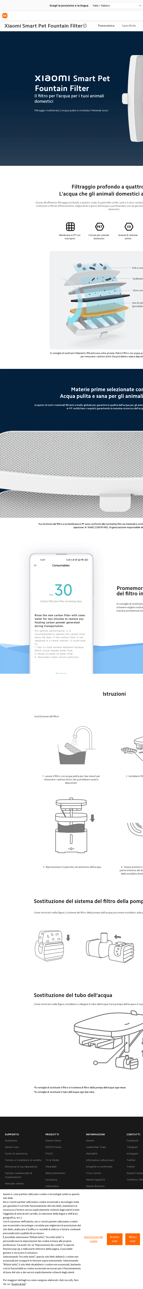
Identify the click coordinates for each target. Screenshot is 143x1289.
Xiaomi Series (53, 1140)
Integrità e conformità (99, 1166)
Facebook (132, 1140)
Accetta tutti (114, 1239)
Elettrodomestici (55, 1173)
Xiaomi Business (95, 1186)
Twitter (131, 1160)
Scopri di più (18, 1284)
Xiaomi (90, 1140)
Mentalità (91, 1153)
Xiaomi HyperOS (95, 1179)
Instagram (132, 1153)
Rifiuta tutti (133, 1239)
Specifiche (129, 25)
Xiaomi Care (12, 1147)
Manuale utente (14, 1183)
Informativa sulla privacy (100, 1160)
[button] (84, 25)
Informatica (52, 1186)
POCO (49, 1153)
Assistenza (11, 1140)
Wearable (51, 1166)
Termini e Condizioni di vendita (23, 1160)
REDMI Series (53, 1147)
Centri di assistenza (16, 1153)
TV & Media (52, 1160)
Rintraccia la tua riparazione (21, 1166)
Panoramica (106, 25)
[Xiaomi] (4, 15)
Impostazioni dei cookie (93, 1239)
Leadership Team (96, 1147)
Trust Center (93, 1173)
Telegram (132, 1147)
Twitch (131, 1166)
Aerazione (51, 1179)
